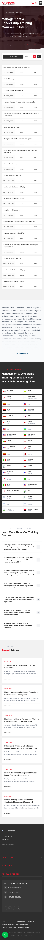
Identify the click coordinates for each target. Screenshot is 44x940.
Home (3, 44)
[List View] (39, 56)
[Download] (34, 56)
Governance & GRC (8, 924)
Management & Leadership (12, 44)
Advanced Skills (23, 927)
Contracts (30, 921)
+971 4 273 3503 (14, 892)
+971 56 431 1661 (14, 897)
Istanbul (22, 44)
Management (21, 921)
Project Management (9, 927)
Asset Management (22, 924)
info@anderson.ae (14, 887)
